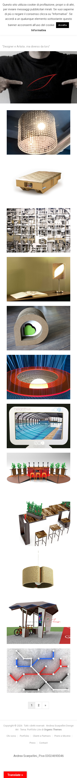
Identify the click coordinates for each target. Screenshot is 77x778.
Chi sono (11, 736)
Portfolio (24, 736)
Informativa (38, 30)
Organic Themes (53, 729)
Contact (43, 743)
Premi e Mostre (62, 736)
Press (33, 743)
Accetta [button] (62, 25)
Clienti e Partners (42, 736)
